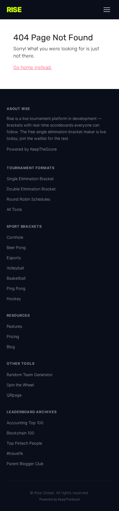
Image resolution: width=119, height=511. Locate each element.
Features (14, 326)
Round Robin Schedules (28, 199)
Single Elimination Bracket (30, 178)
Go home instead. (32, 67)
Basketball (16, 278)
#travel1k (15, 453)
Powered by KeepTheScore (32, 149)
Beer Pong (16, 247)
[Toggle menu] (106, 9)
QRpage (14, 395)
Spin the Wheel (20, 384)
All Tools (14, 209)
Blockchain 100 (20, 433)
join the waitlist (33, 138)
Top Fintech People (24, 443)
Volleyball (15, 268)
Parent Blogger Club (25, 463)
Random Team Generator (30, 374)
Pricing (13, 336)
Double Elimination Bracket (31, 189)
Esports (14, 257)
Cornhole (15, 237)
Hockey (14, 298)
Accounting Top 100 (25, 422)
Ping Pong (16, 288)
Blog (11, 346)
